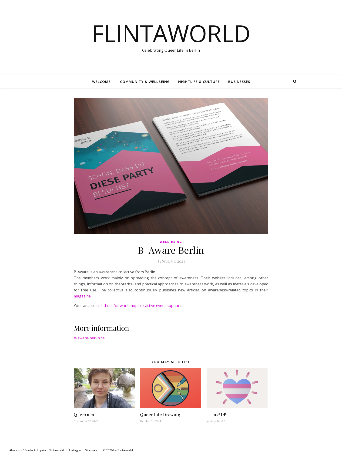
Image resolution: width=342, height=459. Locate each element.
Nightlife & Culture (199, 81)
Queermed (85, 414)
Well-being (171, 242)
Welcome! (102, 81)
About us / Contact (22, 450)
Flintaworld (171, 33)
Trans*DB (217, 414)
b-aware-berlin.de (89, 338)
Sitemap (91, 450)
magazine (82, 296)
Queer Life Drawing (160, 414)
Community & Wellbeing (145, 81)
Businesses (239, 81)
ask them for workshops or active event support (139, 305)
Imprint (42, 450)
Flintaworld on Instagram (66, 450)
